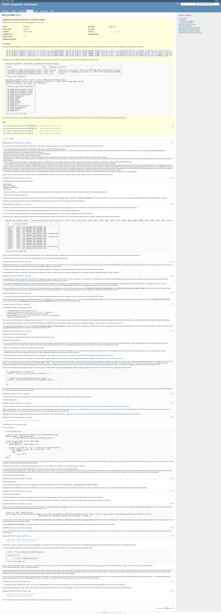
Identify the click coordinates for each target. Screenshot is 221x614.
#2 (173, 177)
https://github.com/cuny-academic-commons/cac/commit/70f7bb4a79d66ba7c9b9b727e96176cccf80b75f (80, 355)
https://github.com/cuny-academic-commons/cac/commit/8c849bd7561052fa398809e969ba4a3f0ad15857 (112, 409)
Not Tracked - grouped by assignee (190, 31)
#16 (173, 535)
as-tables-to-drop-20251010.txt (15, 131)
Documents (44, 11)
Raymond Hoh (15, 178)
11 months (38, 22)
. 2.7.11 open (183, 18)
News (36, 11)
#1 (173, 142)
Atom (169, 608)
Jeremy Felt (15, 304)
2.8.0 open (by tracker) (186, 23)
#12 (173, 478)
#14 (173, 503)
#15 (173, 527)
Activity (13, 11)
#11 (173, 417)
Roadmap (22, 11)
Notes (11, 138)
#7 (173, 304)
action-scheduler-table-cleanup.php (16, 128)
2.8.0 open (182, 20)
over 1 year (21, 22)
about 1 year (25, 417)
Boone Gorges (13, 22)
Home (3, 0)
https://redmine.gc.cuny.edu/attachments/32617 (111, 531)
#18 (173, 590)
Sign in (217, 0)
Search (178, 4)
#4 (173, 261)
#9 (173, 393)
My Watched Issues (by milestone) (189, 29)
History (5, 138)
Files (52, 11)
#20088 (68, 265)
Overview (5, 11)
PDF (173, 608)
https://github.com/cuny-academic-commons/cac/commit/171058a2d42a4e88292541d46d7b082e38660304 (95, 406)
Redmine (104, 612)
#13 (173, 490)
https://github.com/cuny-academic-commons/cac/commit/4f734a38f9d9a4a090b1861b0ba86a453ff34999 (84, 414)
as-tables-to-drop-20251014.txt (15, 133)
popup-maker (113, 198)
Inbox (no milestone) (185, 26)
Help (12, 0)
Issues (30, 11)
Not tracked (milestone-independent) (190, 32)
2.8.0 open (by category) (186, 21)
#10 (173, 403)
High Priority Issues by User (187, 24)
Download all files (173, 126)
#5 (173, 275)
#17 (173, 581)
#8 (173, 330)
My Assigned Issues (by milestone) (189, 28)
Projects (8, 0)
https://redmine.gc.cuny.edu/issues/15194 (108, 323)
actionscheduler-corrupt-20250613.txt (17, 126)
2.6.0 (24, 36)
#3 (173, 204)
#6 (173, 293)
